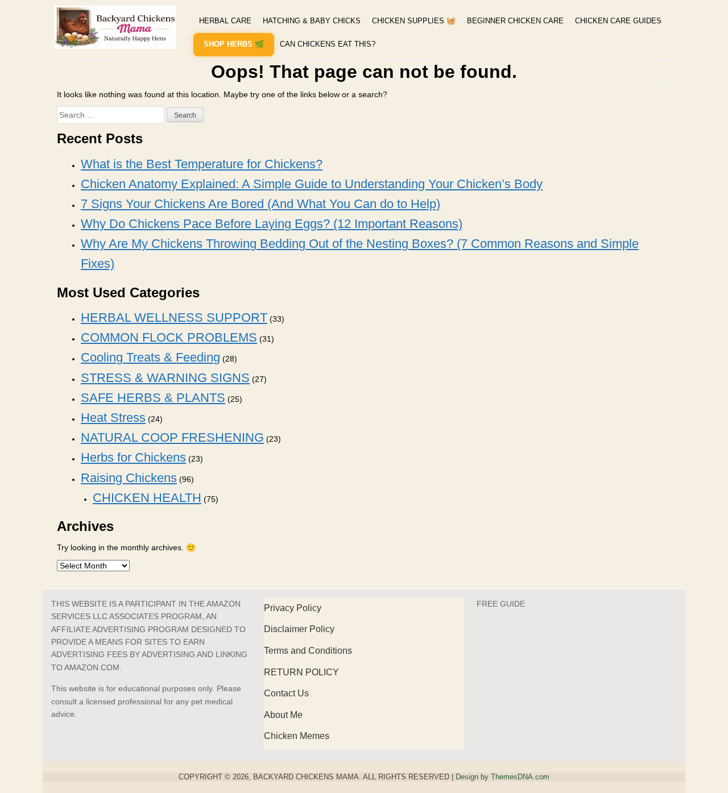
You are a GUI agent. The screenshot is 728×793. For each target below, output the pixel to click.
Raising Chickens (129, 478)
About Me (283, 715)
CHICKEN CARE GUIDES (618, 20)
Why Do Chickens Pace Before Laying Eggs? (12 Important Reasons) (271, 224)
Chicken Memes (296, 736)
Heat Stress (113, 417)
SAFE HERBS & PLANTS (153, 398)
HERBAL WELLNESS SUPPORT (174, 317)
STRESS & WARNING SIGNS (165, 378)
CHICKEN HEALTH (147, 498)
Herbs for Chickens (133, 457)
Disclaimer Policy (299, 629)
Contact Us (286, 693)
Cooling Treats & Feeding (150, 357)
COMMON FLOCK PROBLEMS (169, 337)
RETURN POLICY (301, 672)
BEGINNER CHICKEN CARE (515, 20)
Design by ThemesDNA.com (502, 777)
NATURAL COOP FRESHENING (172, 437)
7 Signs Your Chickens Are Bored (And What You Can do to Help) (260, 204)
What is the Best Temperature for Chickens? (201, 164)
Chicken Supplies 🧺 (414, 20)
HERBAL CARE (225, 20)
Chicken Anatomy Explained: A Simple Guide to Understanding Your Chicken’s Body (312, 184)
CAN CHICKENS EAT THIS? (327, 44)
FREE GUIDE (501, 603)
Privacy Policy (292, 608)
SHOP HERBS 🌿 (234, 44)
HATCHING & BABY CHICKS (312, 20)
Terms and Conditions (308, 650)
